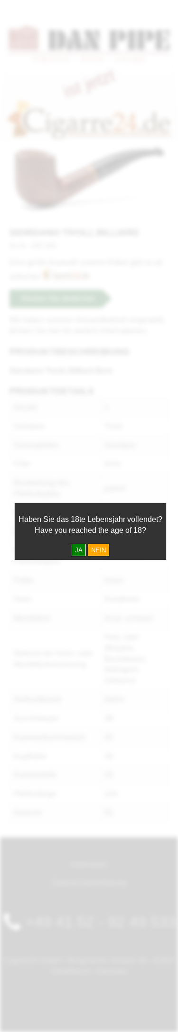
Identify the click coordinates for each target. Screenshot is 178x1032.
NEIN (98, 550)
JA (79, 550)
